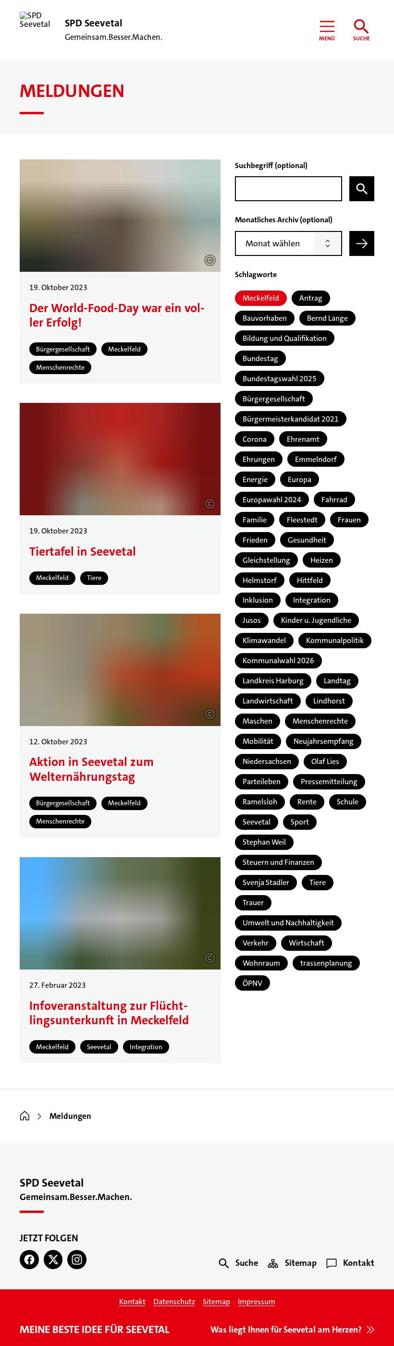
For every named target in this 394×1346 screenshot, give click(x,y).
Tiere (317, 882)
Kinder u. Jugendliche (316, 620)
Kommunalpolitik (335, 640)
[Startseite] (25, 1116)
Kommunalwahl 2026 (278, 660)
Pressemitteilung (329, 781)
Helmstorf (260, 580)
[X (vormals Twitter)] (53, 1259)
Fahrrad (334, 500)
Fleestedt (302, 520)
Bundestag (260, 358)
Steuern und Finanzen (278, 862)
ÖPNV (252, 983)
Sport (300, 822)
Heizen (321, 560)
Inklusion (258, 600)
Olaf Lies (325, 761)
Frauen (349, 520)
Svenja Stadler (266, 882)
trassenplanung (326, 963)
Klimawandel (264, 640)
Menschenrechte (320, 721)
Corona (255, 439)
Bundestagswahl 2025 (280, 379)
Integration (312, 600)
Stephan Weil (264, 842)
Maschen (257, 721)
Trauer (253, 902)
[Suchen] (361, 188)
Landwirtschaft (268, 701)
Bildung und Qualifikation (285, 338)
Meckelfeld (261, 298)
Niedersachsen (267, 761)
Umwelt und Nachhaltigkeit (288, 923)
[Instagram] (76, 1259)
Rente (307, 802)
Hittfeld (310, 580)
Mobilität (258, 741)
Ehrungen (259, 459)
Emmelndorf (316, 459)
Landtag (337, 681)
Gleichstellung (266, 560)
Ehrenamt (303, 439)
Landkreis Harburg (273, 681)
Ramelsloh (260, 802)
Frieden (255, 540)
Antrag (310, 298)
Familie (255, 520)
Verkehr (256, 943)
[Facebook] (29, 1259)
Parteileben (262, 781)
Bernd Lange (327, 318)
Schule (347, 802)
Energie (255, 479)
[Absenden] (361, 243)
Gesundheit (307, 540)
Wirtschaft (306, 943)
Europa (299, 479)
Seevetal (257, 822)
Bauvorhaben (265, 318)
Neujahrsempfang (324, 741)
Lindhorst (329, 701)
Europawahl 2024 (272, 500)
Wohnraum (261, 963)
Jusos (252, 620)
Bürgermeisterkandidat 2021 (291, 419)
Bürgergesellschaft (274, 399)
